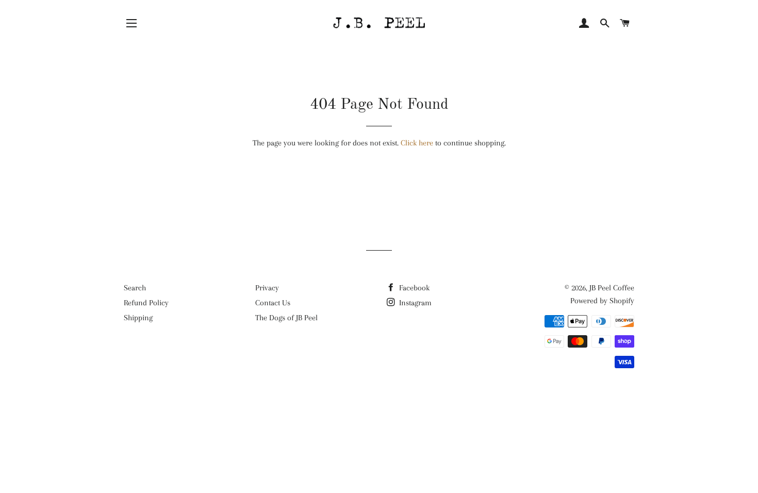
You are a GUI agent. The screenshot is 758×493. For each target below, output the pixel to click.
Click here (417, 142)
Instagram (414, 302)
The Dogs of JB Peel (286, 317)
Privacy (267, 287)
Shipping (138, 317)
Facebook (413, 287)
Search (135, 287)
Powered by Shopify (602, 300)
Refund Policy (146, 302)
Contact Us (272, 302)
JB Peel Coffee (611, 287)
